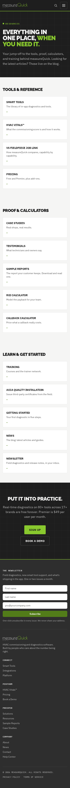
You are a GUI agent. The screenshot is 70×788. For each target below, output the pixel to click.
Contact (7, 751)
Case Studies (10, 728)
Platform (7, 675)
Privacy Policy (11, 777)
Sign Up (35, 529)
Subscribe (35, 613)
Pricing (6, 694)
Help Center (9, 756)
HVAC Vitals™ (10, 689)
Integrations (9, 670)
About (6, 742)
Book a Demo (35, 541)
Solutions (8, 713)
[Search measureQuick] (56, 5)
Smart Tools (9, 665)
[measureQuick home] (15, 5)
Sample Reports (11, 723)
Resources (8, 718)
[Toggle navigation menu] (63, 5)
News (6, 747)
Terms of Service (33, 777)
